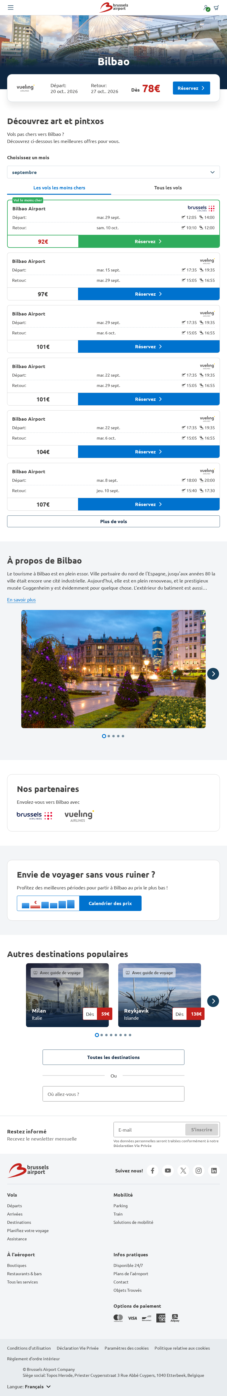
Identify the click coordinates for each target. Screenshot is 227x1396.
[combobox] (113, 1093)
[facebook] (152, 1171)
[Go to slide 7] (125, 1035)
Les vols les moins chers (59, 187)
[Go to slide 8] (130, 1035)
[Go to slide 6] (120, 1035)
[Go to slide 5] (123, 736)
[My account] (205, 7)
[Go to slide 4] (118, 736)
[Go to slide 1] (104, 736)
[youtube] (168, 1171)
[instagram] (199, 1171)
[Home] (113, 7)
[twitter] (183, 1171)
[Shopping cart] (216, 7)
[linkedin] (214, 1171)
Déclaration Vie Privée (133, 1145)
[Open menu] (10, 7)
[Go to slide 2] (109, 736)
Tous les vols (168, 187)
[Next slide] (213, 674)
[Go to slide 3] (113, 736)
